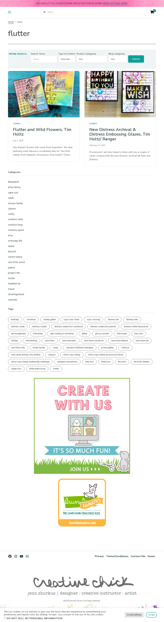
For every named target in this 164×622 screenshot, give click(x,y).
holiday (14, 340)
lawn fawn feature (119, 340)
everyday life (15, 240)
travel (11, 289)
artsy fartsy (14, 187)
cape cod (13, 192)
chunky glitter (49, 319)
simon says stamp (71, 354)
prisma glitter (107, 347)
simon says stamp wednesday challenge (30, 361)
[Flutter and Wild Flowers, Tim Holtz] (44, 94)
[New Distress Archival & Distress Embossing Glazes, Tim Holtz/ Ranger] (120, 94)
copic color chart (71, 319)
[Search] (44, 12)
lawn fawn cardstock (93, 340)
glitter (84, 333)
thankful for (14, 283)
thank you (105, 361)
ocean (55, 347)
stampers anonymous (67, 361)
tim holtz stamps (142, 361)
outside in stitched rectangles (79, 347)
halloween (122, 333)
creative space (16, 230)
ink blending (31, 340)
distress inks (132, 319)
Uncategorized (16, 294)
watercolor (16, 368)
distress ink (113, 319)
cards (16, 123)
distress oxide (18, 326)
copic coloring (93, 319)
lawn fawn (50, 340)
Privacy (99, 556)
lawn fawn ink (142, 340)
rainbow (125, 347)
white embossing (37, 368)
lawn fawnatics (69, 340)
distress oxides (39, 326)
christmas (31, 319)
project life (14, 272)
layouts (12, 251)
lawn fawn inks (18, 347)
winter (56, 368)
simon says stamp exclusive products (105, 354)
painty (11, 267)
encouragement (18, 333)
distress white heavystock (136, 326)
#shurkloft (13, 182)
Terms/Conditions (117, 556)
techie (11, 278)
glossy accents (102, 333)
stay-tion (89, 361)
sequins (52, 354)
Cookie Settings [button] (134, 614)
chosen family (15, 203)
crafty (11, 214)
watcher (12, 299)
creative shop (15, 224)
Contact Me (138, 556)
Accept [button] (151, 614)
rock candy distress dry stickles (26, 354)
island (11, 246)
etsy (10, 235)
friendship (38, 333)
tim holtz (122, 361)
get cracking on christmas (62, 333)
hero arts (139, 333)
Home (11, 22)
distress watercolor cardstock (68, 326)
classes (12, 208)
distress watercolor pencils (103, 326)
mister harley (15, 256)
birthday (15, 319)
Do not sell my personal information (34, 618)
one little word (16, 262)
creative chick (15, 219)
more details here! (115, 3)
